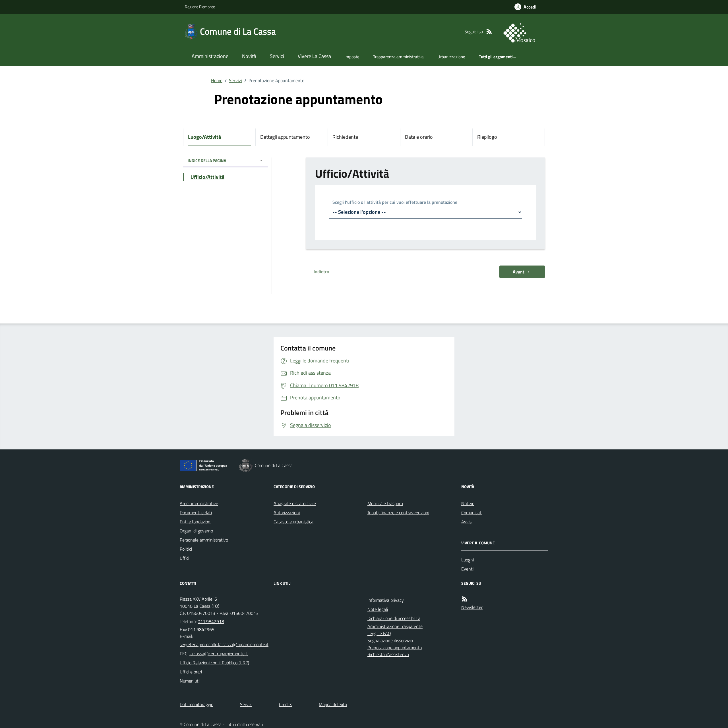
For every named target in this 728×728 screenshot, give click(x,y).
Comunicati (471, 512)
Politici (186, 549)
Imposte (351, 56)
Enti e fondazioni (195, 521)
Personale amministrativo (204, 539)
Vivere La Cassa (314, 56)
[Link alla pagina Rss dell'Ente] (464, 599)
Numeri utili (190, 680)
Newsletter (472, 607)
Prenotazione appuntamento (394, 647)
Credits (285, 704)
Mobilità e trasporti (385, 503)
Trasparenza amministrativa (398, 56)
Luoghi (467, 559)
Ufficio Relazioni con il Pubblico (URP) (214, 662)
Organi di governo (196, 530)
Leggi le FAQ (379, 633)
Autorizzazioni (287, 512)
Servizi (277, 56)
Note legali (377, 609)
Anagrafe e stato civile (295, 503)
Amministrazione (210, 56)
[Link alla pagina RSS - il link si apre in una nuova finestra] (489, 31)
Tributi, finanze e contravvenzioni (398, 512)
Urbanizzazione (451, 56)
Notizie (467, 503)
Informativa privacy (385, 600)
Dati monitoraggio (196, 704)
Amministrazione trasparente (395, 626)
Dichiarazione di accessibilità (393, 618)
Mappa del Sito (333, 704)
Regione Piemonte (200, 7)
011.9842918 (211, 621)
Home (216, 80)
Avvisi (466, 521)
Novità (249, 56)
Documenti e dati (196, 512)
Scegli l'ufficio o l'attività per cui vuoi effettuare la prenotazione (394, 203)
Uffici (184, 558)
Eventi (467, 568)
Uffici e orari (191, 671)
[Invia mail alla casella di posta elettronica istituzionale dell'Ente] (224, 644)
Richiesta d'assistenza (388, 654)
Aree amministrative (199, 503)
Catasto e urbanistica (293, 521)
